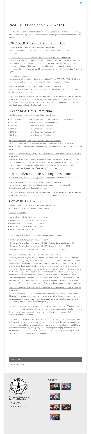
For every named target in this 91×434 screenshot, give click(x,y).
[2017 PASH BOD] (55, 389)
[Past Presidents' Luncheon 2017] (66, 389)
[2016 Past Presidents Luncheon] (66, 410)
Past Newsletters (17, 364)
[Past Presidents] (55, 420)
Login (80, 2)
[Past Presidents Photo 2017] (55, 400)
